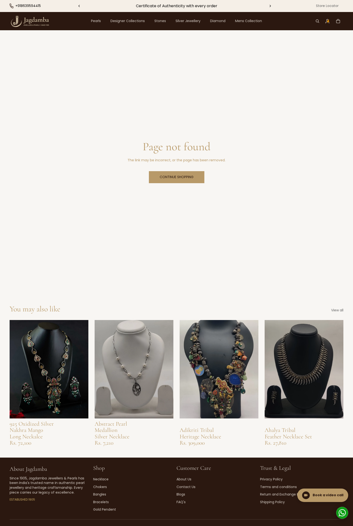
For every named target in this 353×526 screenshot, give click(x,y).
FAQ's (181, 502)
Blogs (180, 494)
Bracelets (101, 502)
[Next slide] (270, 6)
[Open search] (317, 21)
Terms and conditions (278, 486)
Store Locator (327, 5)
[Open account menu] (327, 21)
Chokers (100, 486)
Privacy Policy (271, 479)
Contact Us (185, 486)
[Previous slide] (79, 6)
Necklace (101, 479)
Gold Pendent (104, 509)
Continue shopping (177, 177)
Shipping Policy (272, 502)
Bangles (99, 494)
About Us (183, 479)
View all (337, 310)
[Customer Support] (342, 513)
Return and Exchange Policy (283, 494)
